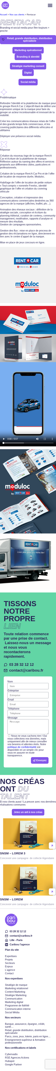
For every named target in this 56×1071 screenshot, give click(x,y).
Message (12, 717)
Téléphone (13, 708)
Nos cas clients (16, 14)
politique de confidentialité (21, 747)
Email (10, 699)
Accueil (3, 14)
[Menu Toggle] (50, 5)
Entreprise (13, 690)
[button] (28, 50)
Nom (10, 681)
